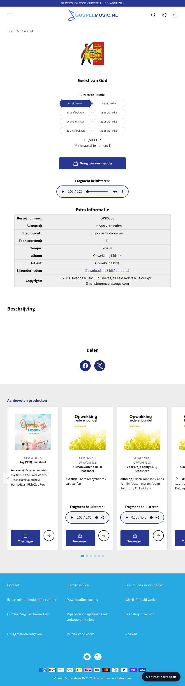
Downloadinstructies (82, 599)
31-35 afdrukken (109, 130)
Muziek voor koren (80, 634)
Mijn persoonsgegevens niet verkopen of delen (88, 617)
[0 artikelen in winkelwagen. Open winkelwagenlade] (175, 15)
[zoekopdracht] (153, 15)
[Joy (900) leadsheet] (33, 432)
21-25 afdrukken (109, 121)
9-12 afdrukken (75, 112)
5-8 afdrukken (109, 103)
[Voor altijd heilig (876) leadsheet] (142, 432)
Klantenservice (78, 585)
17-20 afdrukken (76, 121)
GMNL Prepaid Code (141, 599)
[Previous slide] (8, 478)
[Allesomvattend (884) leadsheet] (87, 432)
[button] (82, 556)
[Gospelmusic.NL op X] (98, 656)
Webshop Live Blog (140, 614)
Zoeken (131, 634)
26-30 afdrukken (76, 130)
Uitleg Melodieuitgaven (24, 634)
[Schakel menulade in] (10, 15)
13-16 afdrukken (109, 112)
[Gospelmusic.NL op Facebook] (87, 656)
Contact (13, 585)
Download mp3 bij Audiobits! (107, 270)
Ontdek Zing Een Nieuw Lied (28, 614)
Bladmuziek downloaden (144, 585)
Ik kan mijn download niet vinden (32, 599)
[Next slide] (176, 478)
